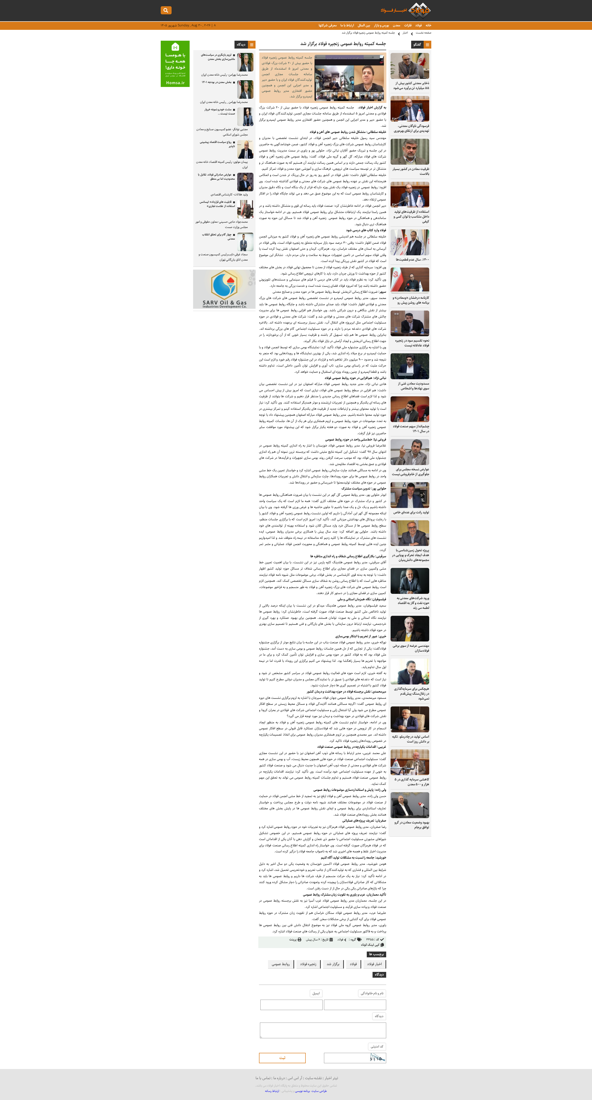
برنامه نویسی (302, 1091)
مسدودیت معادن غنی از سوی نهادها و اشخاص (413, 386)
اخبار (405, 32)
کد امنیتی (377, 1046)
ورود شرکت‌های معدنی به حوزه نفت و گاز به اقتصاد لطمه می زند (413, 603)
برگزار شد (333, 964)
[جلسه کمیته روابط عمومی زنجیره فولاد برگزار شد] (349, 100)
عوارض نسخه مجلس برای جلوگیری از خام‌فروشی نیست (410, 472)
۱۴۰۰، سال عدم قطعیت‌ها (412, 259)
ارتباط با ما (347, 25)
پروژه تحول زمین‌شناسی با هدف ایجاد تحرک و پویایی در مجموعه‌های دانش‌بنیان (410, 555)
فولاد (418, 25)
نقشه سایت (313, 1078)
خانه (428, 25)
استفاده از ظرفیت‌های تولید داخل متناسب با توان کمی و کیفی (411, 216)
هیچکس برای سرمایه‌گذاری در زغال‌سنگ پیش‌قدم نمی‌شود (411, 693)
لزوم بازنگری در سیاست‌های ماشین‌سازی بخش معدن (218, 57)
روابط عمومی (281, 964)
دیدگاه (379, 1016)
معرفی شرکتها (327, 25)
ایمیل (316, 993)
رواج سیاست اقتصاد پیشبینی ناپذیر (217, 144)
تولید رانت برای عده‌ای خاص (411, 512)
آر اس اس (295, 1078)
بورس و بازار (381, 25)
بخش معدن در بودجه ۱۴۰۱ (216, 82)
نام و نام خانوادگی (372, 993)
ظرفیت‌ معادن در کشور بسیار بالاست (410, 171)
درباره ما (279, 1078)
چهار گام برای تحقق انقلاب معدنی (218, 236)
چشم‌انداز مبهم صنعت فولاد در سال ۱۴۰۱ (411, 429)
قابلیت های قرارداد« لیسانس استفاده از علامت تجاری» (217, 204)
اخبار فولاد (374, 964)
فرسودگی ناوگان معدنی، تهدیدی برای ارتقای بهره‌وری (411, 128)
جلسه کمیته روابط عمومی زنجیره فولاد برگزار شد (368, 32)
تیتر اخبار (331, 1078)
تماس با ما (263, 1078)
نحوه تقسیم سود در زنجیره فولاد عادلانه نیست (412, 343)
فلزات (408, 25)
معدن (396, 25)
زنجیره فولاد (308, 964)
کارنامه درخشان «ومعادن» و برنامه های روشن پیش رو (411, 300)
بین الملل (363, 25)
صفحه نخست (423, 32)
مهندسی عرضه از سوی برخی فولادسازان (411, 648)
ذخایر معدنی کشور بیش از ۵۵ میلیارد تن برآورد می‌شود (411, 85)
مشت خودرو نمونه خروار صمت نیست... (219, 111)
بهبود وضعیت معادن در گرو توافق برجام (412, 825)
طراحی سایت (319, 1091)
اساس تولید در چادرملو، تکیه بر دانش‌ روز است (410, 739)
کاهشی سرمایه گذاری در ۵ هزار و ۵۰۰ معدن (412, 782)
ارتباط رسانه (272, 1091)
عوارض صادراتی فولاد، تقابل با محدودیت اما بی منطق (216, 176)
